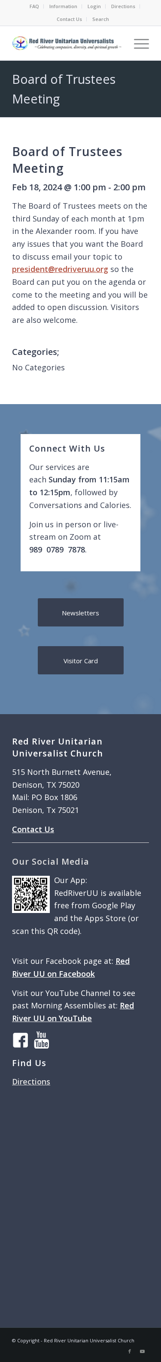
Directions (123, 6)
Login (94, 6)
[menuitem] (34, 6)
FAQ (34, 6)
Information (63, 6)
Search (100, 19)
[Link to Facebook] (129, 1351)
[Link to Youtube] (142, 1351)
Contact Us (69, 19)
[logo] (67, 43)
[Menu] (137, 43)
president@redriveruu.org (60, 269)
